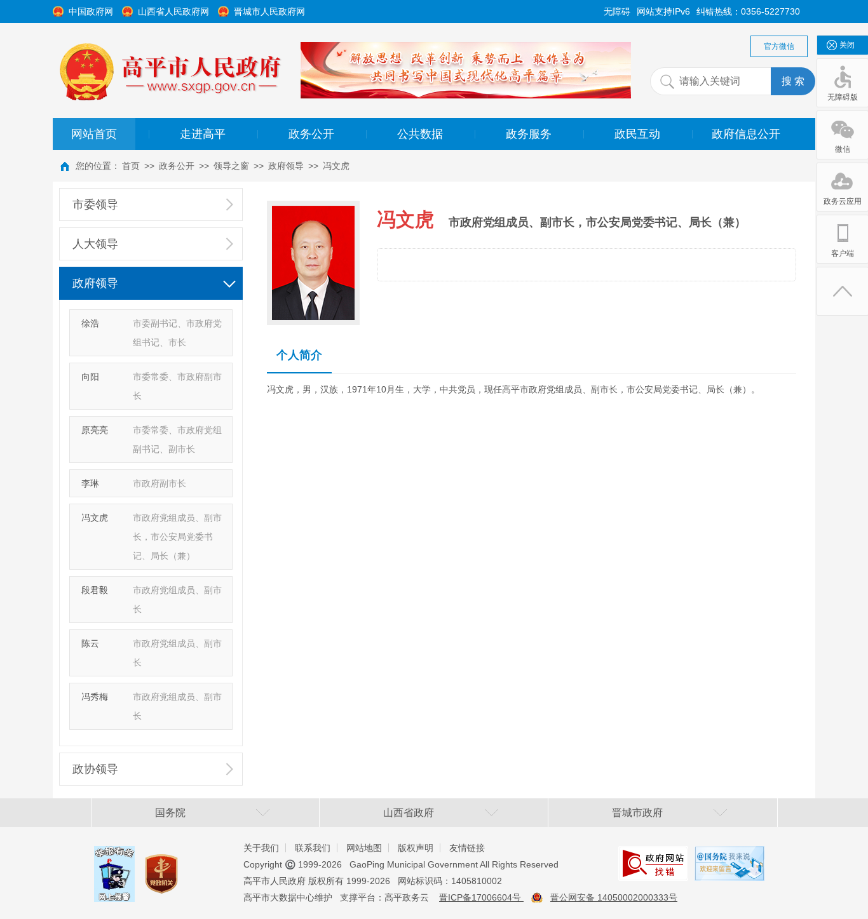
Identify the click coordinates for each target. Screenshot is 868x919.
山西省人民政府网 (173, 11)
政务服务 (529, 134)
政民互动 (637, 134)
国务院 (170, 812)
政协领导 (95, 769)
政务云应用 (843, 201)
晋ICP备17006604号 (481, 897)
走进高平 (203, 134)
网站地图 (364, 847)
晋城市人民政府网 (269, 11)
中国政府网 (91, 11)
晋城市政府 (637, 812)
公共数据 (420, 134)
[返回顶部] (842, 291)
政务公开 (311, 134)
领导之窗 (231, 166)
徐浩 (90, 323)
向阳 (90, 377)
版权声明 (415, 847)
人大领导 (95, 244)
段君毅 (94, 590)
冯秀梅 (94, 697)
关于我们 (261, 847)
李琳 (90, 483)
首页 (131, 166)
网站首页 (94, 134)
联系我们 (312, 847)
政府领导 (286, 166)
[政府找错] (653, 855)
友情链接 (467, 847)
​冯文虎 (94, 518)
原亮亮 (94, 430)
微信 (842, 149)
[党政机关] (161, 862)
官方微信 (779, 46)
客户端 (842, 253)
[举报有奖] (114, 855)
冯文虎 (336, 166)
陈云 (90, 643)
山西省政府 (408, 812)
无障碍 (617, 11)
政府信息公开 (746, 134)
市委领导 (95, 204)
